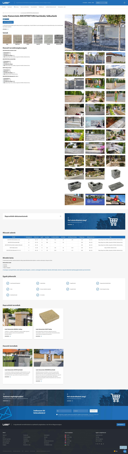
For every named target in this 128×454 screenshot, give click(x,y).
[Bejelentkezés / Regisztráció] (124, 2)
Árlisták (24, 442)
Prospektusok (25, 435)
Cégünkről (85, 2)
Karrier (89, 2)
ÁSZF (22, 451)
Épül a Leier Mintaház (25, 7)
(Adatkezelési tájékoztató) (93, 414)
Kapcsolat (45, 437)
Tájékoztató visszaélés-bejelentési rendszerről (43, 451)
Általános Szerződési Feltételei (85, 415)
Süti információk (32, 451)
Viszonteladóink (34, 7)
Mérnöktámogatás (6, 442)
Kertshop (17, 7)
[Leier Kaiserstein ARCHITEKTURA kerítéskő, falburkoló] (95, 33)
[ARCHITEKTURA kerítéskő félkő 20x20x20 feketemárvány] (115, 173)
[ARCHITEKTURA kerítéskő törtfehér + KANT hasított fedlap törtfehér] (74, 160)
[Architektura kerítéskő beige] (95, 70)
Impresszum (27, 451)
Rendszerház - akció (62, 7)
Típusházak (10, 7)
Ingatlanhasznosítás (99, 435)
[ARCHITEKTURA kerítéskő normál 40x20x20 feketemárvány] (74, 186)
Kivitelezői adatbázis (26, 437)
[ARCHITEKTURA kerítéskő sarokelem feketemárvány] (95, 186)
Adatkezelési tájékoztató (16, 451)
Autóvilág (97, 437)
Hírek (93, 2)
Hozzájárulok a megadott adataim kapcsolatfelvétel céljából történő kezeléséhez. (78, 414)
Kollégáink (4, 444)
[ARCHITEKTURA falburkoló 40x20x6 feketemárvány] (115, 186)
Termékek (4, 7)
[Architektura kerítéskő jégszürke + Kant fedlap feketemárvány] (115, 122)
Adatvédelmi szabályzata (76, 415)
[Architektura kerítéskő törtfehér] (95, 109)
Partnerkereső (46, 442)
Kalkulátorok (41, 7)
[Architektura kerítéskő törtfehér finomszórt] (74, 70)
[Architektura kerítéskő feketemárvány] (115, 70)
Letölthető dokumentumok (51, 7)
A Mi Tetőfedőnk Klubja (48, 444)
